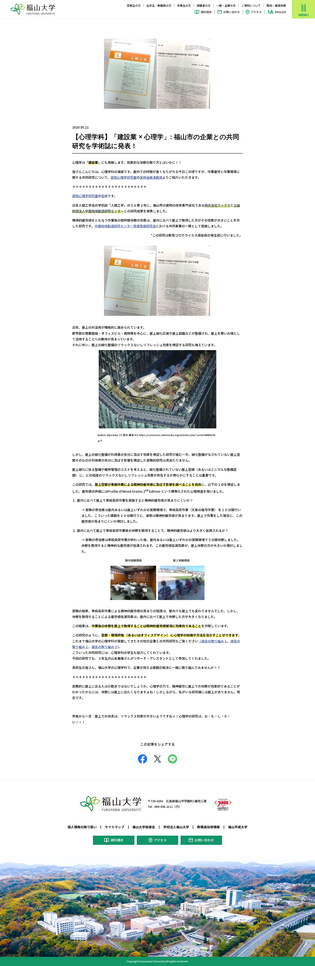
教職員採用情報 (208, 827)
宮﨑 (104, 195)
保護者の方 (204, 5)
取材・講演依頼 (276, 5)
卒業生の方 (184, 5)
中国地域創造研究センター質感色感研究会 (125, 226)
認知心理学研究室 (124, 177)
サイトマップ (114, 827)
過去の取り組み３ (104, 646)
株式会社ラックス (217, 205)
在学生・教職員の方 (158, 5)
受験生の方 (134, 5)
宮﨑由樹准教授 (151, 177)
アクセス (256, 12)
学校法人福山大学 (176, 827)
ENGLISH (280, 12)
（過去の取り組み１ (212, 641)
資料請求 (206, 12)
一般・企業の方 (226, 5)
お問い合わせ (231, 12)
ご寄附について (251, 5)
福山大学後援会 (143, 827)
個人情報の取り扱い (82, 827)
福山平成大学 (237, 827)
